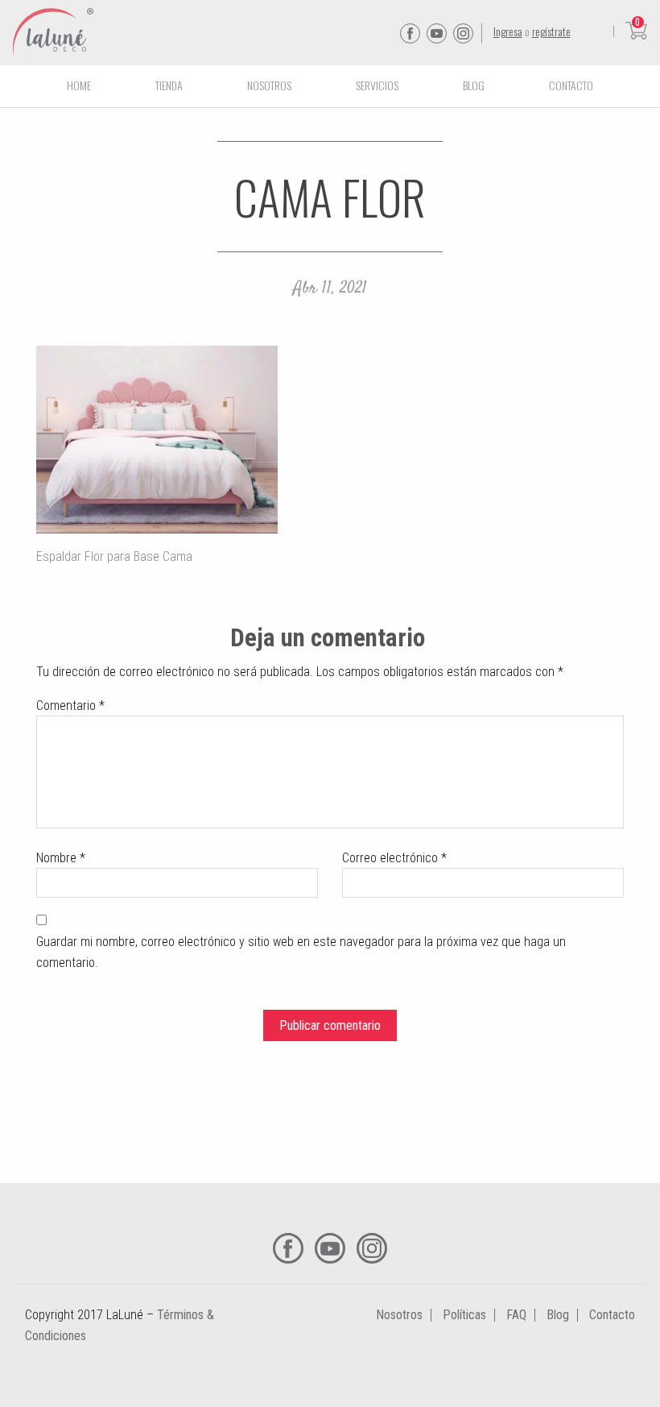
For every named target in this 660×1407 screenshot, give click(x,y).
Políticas (464, 1314)
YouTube (437, 33)
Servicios (377, 85)
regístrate (551, 31)
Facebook (410, 33)
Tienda (169, 85)
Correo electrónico (394, 857)
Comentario (70, 705)
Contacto (571, 85)
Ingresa (507, 31)
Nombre (60, 857)
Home (79, 85)
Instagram (463, 33)
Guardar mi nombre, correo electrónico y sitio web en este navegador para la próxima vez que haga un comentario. (301, 952)
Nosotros (269, 85)
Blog (474, 85)
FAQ (516, 1314)
